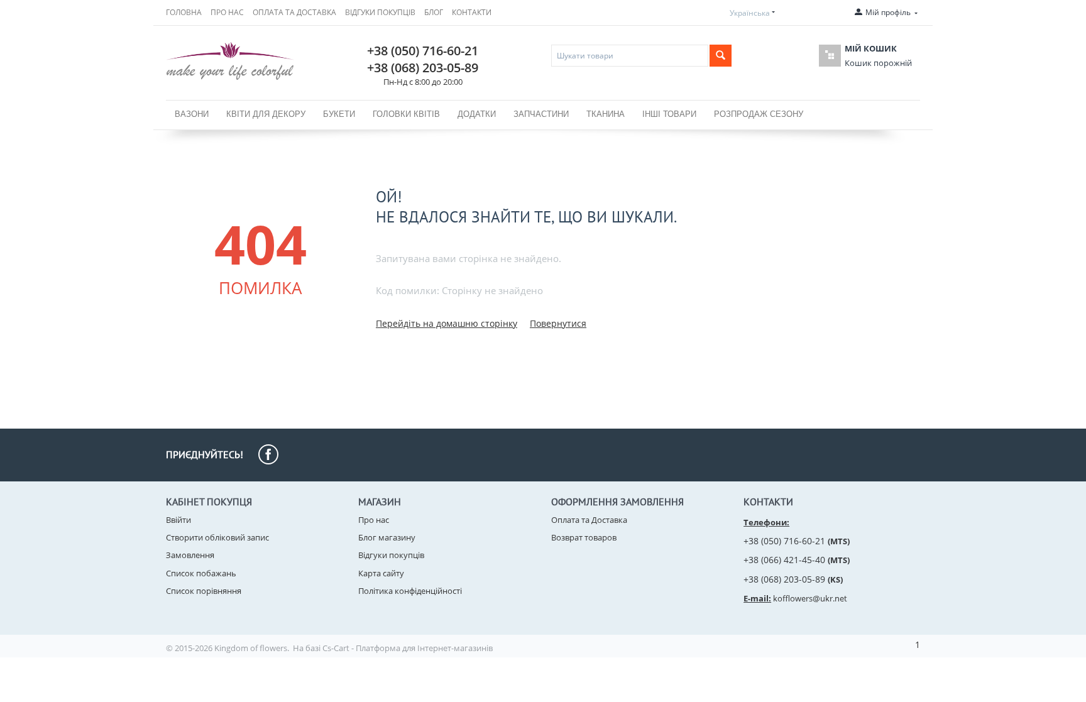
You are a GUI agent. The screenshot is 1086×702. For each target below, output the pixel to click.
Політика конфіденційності (410, 590)
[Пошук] (721, 56)
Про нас (227, 12)
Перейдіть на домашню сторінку (446, 323)
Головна (184, 12)
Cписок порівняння (203, 590)
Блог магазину (386, 537)
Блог (433, 12)
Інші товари (669, 114)
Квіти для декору (265, 114)
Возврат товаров (584, 537)
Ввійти (178, 519)
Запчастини (541, 114)
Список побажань (201, 573)
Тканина (605, 114)
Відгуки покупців (380, 12)
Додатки (477, 114)
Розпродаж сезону (758, 114)
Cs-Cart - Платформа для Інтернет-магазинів (407, 648)
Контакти (471, 12)
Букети (339, 114)
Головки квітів (406, 114)
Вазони (192, 114)
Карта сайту (381, 573)
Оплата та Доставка (294, 12)
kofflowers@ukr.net (810, 598)
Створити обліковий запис (217, 537)
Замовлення (190, 555)
